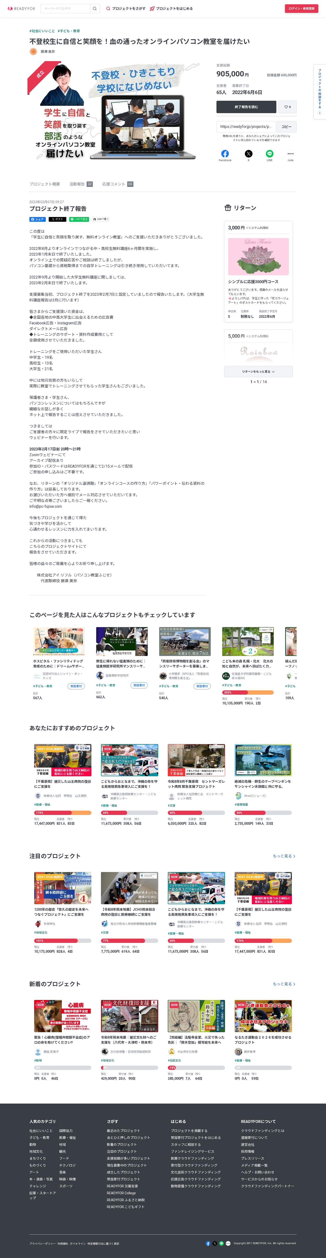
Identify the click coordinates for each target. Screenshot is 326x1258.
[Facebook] (225, 154)
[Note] (290, 154)
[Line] (269, 154)
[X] (248, 154)
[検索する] (95, 8)
